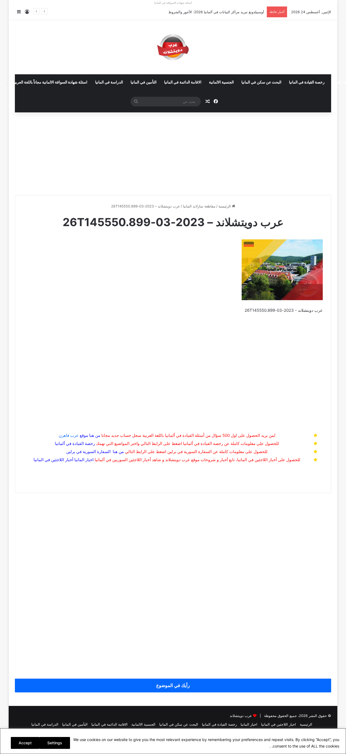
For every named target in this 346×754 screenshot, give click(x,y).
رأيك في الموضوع (173, 685)
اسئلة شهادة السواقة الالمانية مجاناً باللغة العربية (50, 82)
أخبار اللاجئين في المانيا (53, 459)
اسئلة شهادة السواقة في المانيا (173, 3)
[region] (173, 741)
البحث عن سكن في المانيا (261, 82)
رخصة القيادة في (75, 443)
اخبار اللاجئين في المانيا (278, 724)
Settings (54, 742)
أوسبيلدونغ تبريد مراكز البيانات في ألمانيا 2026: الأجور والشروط (216, 12)
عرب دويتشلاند (241, 715)
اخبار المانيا (84, 459)
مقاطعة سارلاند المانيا (199, 206)
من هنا (94, 435)
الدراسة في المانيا (109, 82)
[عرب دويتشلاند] (173, 47)
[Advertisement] (173, 151)
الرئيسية (225, 206)
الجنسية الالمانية (221, 82)
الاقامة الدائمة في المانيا (182, 82)
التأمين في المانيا (144, 82)
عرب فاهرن (73, 435)
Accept (25, 742)
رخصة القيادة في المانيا (307, 82)
